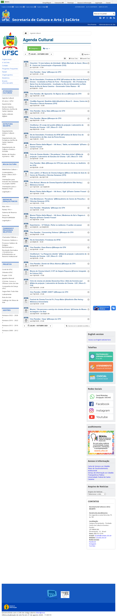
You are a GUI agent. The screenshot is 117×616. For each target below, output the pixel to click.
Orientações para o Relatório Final (9, 188)
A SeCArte (5, 62)
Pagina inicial (6, 59)
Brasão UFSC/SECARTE (7, 82)
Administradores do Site (107, 25)
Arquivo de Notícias (95, 492)
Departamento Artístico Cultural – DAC (8, 133)
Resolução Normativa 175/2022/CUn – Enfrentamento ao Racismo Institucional (10, 253)
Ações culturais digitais (7, 115)
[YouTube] (100, 419)
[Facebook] (100, 406)
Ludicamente (6, 294)
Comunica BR (59, 3)
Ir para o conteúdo (7, 7)
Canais (108, 3)
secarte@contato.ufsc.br (103, 536)
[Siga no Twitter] (104, 18)
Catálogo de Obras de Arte (10, 301)
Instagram (92, 544)
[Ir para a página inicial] (25, 33)
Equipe (4, 72)
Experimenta (6, 104)
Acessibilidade (80, 7)
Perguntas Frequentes (10, 69)
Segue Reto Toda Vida (10, 291)
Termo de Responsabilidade (8, 216)
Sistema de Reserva (9, 212)
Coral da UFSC (7, 269)
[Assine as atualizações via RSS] (114, 18)
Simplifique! (47, 3)
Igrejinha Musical (8, 278)
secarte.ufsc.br (101, 538)
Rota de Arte (6, 297)
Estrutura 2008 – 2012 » (10, 331)
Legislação (98, 3)
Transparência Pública (96, 475)
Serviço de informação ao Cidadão (101, 473)
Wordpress (40, 612)
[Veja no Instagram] (111, 18)
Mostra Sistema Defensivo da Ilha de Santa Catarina (9, 109)
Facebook (92, 542)
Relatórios (5, 78)
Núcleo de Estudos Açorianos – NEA (9, 155)
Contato (5, 66)
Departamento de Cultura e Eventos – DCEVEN (9, 149)
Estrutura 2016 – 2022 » (10, 321)
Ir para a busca (31, 7)
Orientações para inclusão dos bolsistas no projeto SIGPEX (10, 181)
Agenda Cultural (8, 98)
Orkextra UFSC (7, 272)
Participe (71, 3)
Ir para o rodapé (42, 7)
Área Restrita (92, 25)
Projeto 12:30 (7, 275)
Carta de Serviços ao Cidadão (99, 466)
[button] (77, 325)
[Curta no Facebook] (100, 18)
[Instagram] (100, 413)
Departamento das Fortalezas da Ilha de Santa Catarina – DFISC (9, 141)
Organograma (7, 75)
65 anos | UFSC (8, 101)
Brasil (7, 2)
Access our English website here (99, 340)
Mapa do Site (103, 7)
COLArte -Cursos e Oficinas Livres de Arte (10, 282)
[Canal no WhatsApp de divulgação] (100, 400)
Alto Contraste (91, 7)
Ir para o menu (19, 7)
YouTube (92, 546)
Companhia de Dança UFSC (10, 287)
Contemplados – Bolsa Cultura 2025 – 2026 (9, 174)
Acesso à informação (84, 3)
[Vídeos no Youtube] (107, 18)
